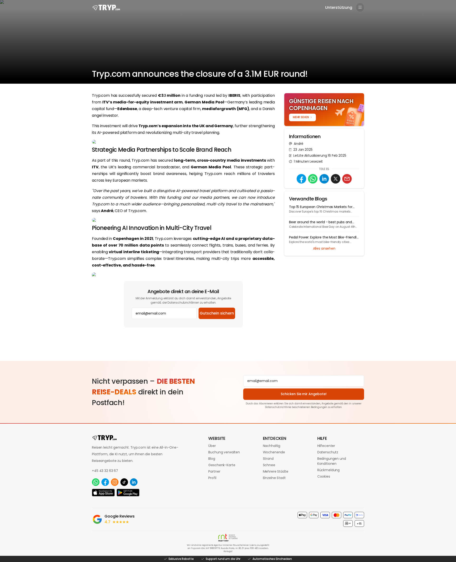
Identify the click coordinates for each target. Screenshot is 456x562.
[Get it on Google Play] (128, 492)
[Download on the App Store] (103, 492)
